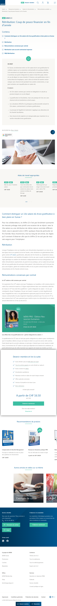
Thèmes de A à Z (34, 555)
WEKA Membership (7, 576)
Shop (3, 579)
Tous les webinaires (35, 559)
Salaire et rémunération (28, 9)
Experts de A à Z (34, 566)
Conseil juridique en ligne (36, 586)
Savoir (3, 9)
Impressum (5, 597)
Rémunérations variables (43, 9)
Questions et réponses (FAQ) (37, 576)
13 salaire (13, 255)
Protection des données (32, 597)
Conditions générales (17, 597)
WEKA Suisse (5, 555)
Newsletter (5, 566)
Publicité (32, 579)
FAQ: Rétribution (10, 53)
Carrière (4, 562)
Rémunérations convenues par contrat (17, 46)
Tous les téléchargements (36, 562)
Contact (43, 597)
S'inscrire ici (28, 411)
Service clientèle (34, 583)
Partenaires (5, 559)
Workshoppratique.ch (7, 583)
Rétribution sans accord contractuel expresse (18, 49)
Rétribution (8, 42)
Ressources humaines (14, 9)
